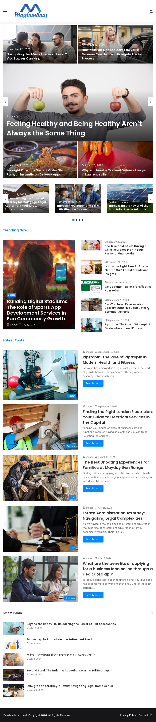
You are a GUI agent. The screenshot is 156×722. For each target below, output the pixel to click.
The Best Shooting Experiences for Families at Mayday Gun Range (116, 465)
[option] (78, 101)
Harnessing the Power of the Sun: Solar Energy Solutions (128, 207)
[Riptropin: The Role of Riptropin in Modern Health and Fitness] (91, 325)
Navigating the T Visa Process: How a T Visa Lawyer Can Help (37, 56)
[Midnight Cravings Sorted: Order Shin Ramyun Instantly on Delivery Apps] (40, 160)
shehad (14, 324)
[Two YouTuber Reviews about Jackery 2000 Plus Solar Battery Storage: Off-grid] (91, 304)
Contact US (145, 715)
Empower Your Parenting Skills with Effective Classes (78, 207)
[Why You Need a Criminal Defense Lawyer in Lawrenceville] (115, 160)
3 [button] (79, 220)
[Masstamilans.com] (30, 11)
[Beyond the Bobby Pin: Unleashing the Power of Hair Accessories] (13, 628)
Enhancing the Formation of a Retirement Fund (59, 639)
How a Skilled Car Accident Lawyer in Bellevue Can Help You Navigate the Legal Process (114, 54)
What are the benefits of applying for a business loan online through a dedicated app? (118, 569)
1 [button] (73, 220)
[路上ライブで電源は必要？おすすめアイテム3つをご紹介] (13, 659)
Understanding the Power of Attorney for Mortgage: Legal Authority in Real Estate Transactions (25, 203)
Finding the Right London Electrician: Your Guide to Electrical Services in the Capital (118, 417)
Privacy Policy (128, 715)
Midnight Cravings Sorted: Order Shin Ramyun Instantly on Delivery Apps (35, 172)
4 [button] (82, 220)
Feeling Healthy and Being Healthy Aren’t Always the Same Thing (74, 128)
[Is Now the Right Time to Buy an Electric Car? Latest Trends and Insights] (91, 267)
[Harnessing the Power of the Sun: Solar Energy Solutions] (130, 198)
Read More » (93, 383)
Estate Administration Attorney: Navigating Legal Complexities (114, 515)
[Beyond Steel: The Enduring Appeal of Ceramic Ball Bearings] (13, 675)
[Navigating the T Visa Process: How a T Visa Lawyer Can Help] (40, 44)
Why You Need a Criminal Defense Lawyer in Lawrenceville (114, 172)
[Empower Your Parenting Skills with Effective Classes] (78, 198)
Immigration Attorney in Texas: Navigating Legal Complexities (70, 686)
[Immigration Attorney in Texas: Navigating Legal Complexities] (13, 690)
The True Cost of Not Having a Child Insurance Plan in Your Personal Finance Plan (125, 249)
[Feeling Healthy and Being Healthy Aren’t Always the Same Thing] (78, 102)
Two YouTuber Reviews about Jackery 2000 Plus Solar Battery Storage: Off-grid (127, 308)
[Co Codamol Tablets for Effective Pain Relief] (91, 286)
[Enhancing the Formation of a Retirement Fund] (13, 643)
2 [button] (76, 220)
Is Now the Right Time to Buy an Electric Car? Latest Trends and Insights (127, 270)
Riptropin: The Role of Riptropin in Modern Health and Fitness (128, 326)
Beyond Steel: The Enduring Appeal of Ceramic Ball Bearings (68, 670)
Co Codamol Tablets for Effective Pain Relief (128, 288)
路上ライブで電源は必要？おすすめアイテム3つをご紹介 (61, 655)
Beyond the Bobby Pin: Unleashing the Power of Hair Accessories (71, 624)
